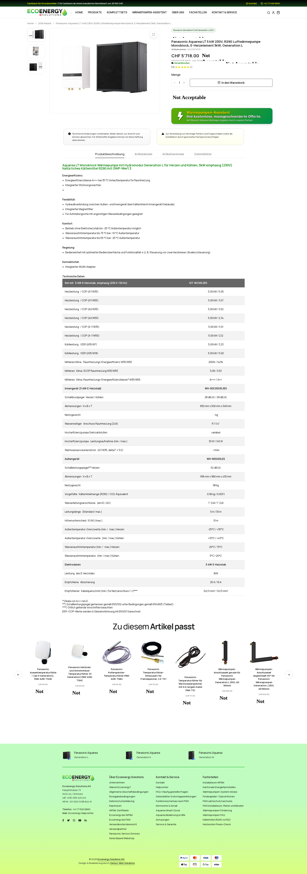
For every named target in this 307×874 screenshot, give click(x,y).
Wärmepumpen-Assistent (149, 12)
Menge (176, 75)
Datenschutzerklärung (121, 801)
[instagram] (74, 820)
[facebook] (63, 820)
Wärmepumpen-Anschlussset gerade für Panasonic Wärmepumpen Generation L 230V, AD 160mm (190, 677)
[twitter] (68, 820)
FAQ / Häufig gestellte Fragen (172, 791)
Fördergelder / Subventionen (219, 796)
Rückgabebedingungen (122, 796)
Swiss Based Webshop (121, 838)
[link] (43, 651)
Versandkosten (181, 63)
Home (79, 12)
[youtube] (79, 820)
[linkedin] (85, 820)
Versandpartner (118, 829)
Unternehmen (117, 782)
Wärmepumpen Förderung (217, 810)
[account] (273, 12)
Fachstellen (198, 12)
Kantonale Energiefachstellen (219, 787)
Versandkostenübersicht (123, 824)
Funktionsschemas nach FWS (172, 801)
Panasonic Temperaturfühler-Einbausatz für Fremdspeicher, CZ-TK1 (117, 674)
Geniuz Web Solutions (122, 863)
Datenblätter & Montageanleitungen (176, 796)
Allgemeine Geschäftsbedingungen (129, 791)
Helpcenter (162, 787)
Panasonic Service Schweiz (124, 833)
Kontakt (253, 3)
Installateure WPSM (213, 782)
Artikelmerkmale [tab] (173, 154)
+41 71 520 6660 (272, 3)
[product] (153, 34)
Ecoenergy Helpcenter (81, 813)
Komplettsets (117, 12)
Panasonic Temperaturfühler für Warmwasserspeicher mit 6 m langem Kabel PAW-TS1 (153, 684)
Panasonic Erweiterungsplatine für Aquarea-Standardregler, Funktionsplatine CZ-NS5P (264, 677)
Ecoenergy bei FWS (119, 819)
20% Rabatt (44, 23)
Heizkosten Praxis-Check (217, 824)
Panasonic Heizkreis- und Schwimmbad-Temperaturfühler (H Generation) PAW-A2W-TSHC (43, 674)
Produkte (95, 12)
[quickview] (43, 664)
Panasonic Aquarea (86, 753)
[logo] (47, 12)
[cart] (278, 12)
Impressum (115, 805)
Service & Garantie (166, 824)
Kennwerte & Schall (166, 805)
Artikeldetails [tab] (143, 154)
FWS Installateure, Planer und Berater (223, 805)
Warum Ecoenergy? (120, 787)
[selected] (34, 664)
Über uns (178, 12)
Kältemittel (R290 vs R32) (217, 819)
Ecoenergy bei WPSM (121, 815)
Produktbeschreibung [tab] (109, 154)
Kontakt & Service (224, 12)
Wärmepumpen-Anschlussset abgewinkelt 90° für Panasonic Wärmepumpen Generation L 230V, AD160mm (227, 679)
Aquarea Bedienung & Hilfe (170, 815)
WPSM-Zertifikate (119, 810)
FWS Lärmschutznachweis (217, 801)
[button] (289, 675)
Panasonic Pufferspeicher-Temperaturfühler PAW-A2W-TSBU (80, 674)
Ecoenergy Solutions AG (111, 859)
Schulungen (162, 819)
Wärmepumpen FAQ (214, 815)
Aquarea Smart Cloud (168, 810)
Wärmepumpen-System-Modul (220, 791)
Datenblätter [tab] (203, 154)
